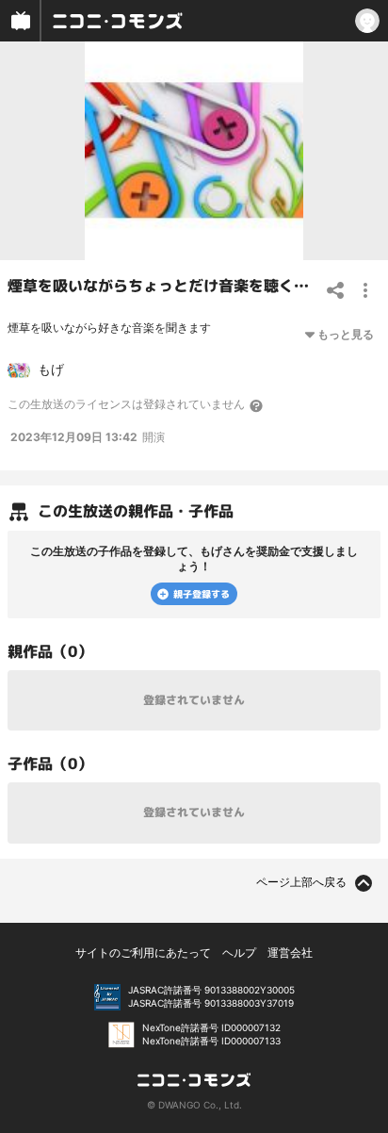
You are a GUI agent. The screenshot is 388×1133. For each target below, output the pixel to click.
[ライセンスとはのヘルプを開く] (257, 405)
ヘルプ (239, 952)
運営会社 (290, 952)
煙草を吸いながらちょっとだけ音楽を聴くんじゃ (173, 285)
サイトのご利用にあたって (143, 952)
